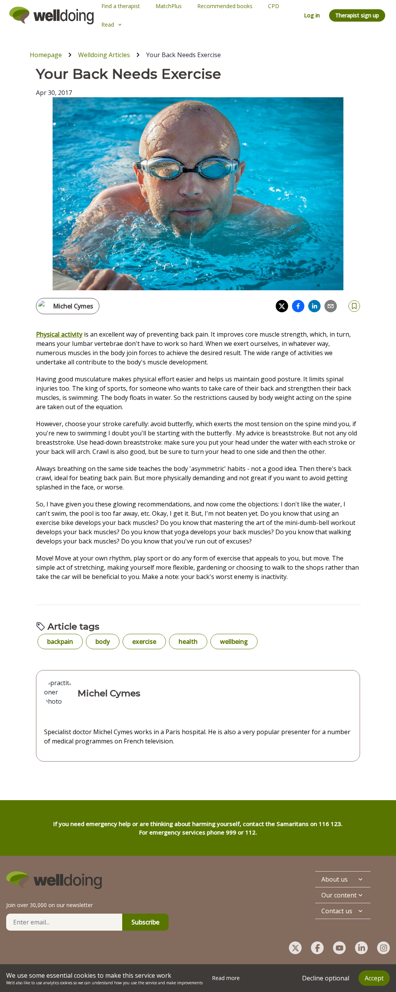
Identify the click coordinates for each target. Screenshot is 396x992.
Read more (226, 978)
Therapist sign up (357, 15)
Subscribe (145, 922)
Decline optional (325, 978)
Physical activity (59, 334)
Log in (312, 15)
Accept (374, 978)
